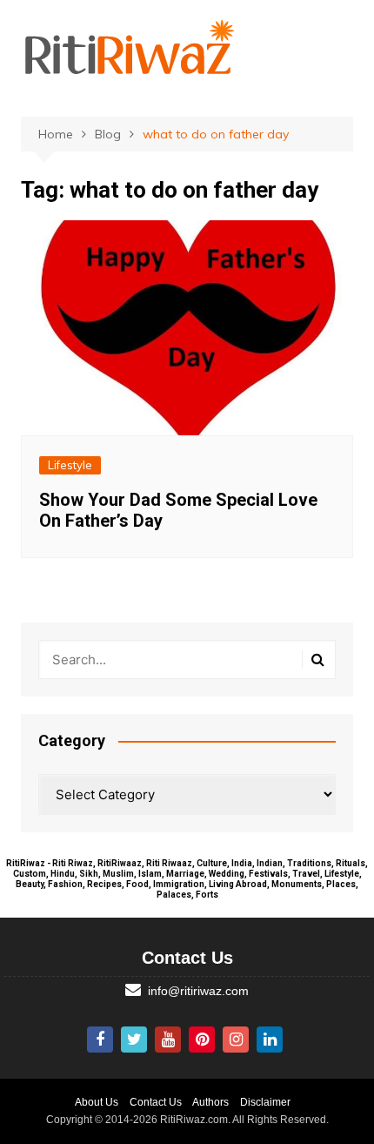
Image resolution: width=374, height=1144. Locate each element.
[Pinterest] (202, 1039)
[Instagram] (236, 1039)
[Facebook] (100, 1039)
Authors (210, 1102)
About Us (96, 1102)
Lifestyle (70, 465)
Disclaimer (265, 1102)
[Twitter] (134, 1039)
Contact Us (156, 1102)
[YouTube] (168, 1039)
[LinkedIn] (270, 1039)
